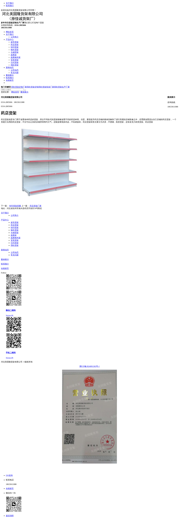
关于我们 (10, 3)
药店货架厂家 (35, 206)
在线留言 (5, 268)
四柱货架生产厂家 (62, 87)
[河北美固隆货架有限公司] (23, 20)
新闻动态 (5, 250)
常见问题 (15, 255)
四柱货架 (15, 245)
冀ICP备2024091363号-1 (89, 366)
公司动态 (15, 252)
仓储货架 (15, 233)
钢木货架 (15, 230)
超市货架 (15, 222)
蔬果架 (14, 235)
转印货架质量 (15, 206)
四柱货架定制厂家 (19, 87)
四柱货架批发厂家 (46, 87)
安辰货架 (15, 240)
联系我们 (10, 6)
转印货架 (15, 228)
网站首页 (15, 92)
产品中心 (5, 220)
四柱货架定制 (32, 87)
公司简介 (15, 215)
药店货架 (15, 225)
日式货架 (15, 243)
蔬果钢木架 (15, 238)
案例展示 (24, 92)
